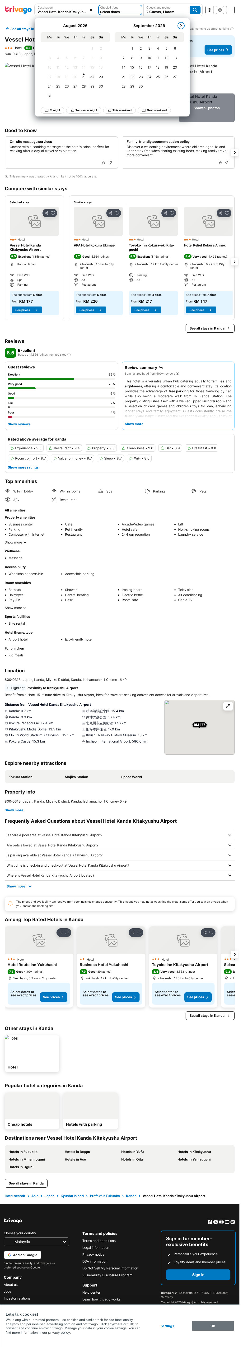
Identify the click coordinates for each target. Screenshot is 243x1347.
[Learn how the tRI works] (69, 355)
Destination (45, 7)
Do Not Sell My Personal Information (110, 1268)
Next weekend (157, 110)
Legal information (95, 1247)
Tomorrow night (86, 110)
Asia (34, 1196)
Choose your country (20, 1233)
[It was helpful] (103, 163)
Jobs (7, 1291)
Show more (13, 542)
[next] (181, 25)
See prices (215, 50)
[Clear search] (91, 10)
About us (11, 1284)
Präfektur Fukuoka (105, 1196)
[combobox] (66, 10)
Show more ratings (23, 467)
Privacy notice (93, 1254)
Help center (91, 1292)
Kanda (131, 1196)
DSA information (94, 1261)
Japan (50, 1196)
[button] (66, 10)
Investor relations (17, 1298)
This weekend (122, 110)
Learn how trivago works (101, 1299)
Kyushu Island (72, 1196)
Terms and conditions (99, 1241)
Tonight (55, 110)
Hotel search (15, 1196)
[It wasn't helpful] (110, 163)
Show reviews (19, 424)
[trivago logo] (18, 10)
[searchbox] (65, 11)
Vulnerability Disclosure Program (107, 1275)
